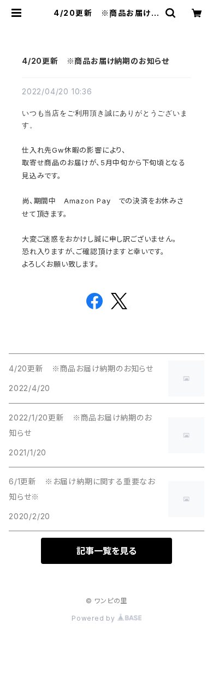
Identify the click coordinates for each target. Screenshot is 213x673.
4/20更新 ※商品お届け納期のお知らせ (95, 60)
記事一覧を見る (106, 550)
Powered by (94, 618)
